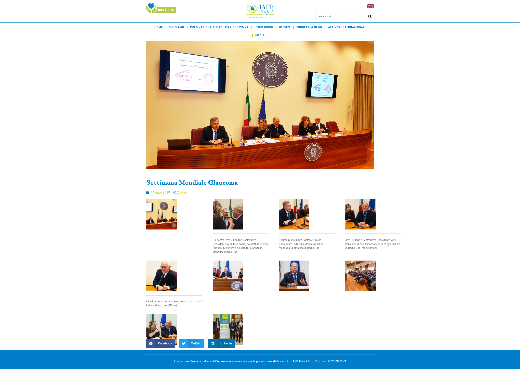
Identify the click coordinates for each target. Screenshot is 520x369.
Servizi (284, 27)
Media (260, 35)
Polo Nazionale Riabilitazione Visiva (219, 27)
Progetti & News (309, 27)
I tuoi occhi (264, 27)
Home (158, 27)
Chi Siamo (176, 27)
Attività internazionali (347, 27)
